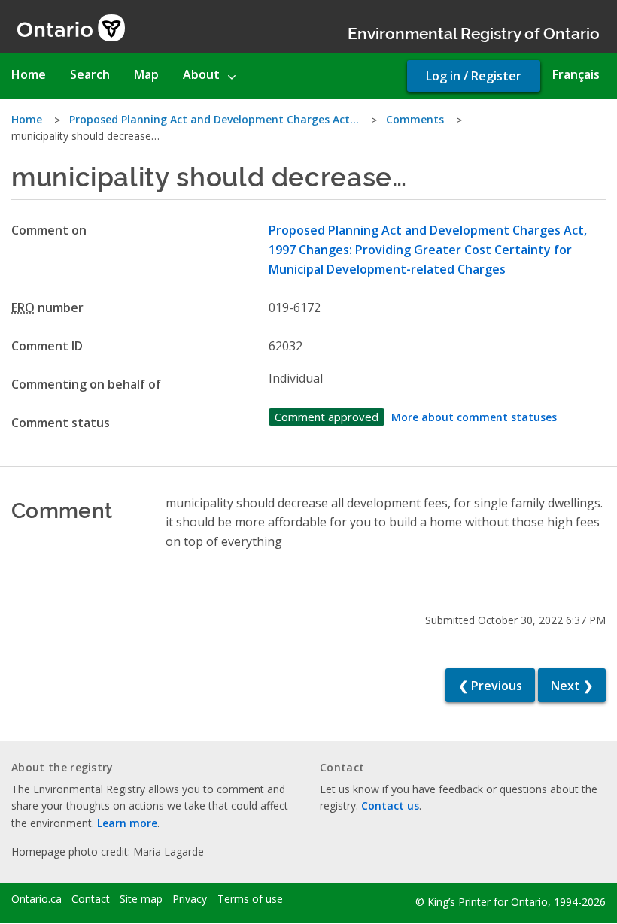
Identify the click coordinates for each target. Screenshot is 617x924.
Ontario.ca (36, 899)
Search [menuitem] (90, 74)
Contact (90, 899)
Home (26, 119)
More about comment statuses (474, 417)
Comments (415, 119)
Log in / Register (473, 76)
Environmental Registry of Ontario (474, 32)
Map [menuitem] (146, 74)
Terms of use (250, 899)
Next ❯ (572, 685)
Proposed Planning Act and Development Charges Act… (214, 119)
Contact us (390, 805)
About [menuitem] (201, 74)
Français (576, 74)
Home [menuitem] (28, 74)
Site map (141, 899)
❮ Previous (490, 685)
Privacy (189, 899)
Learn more (127, 823)
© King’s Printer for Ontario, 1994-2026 (510, 902)
